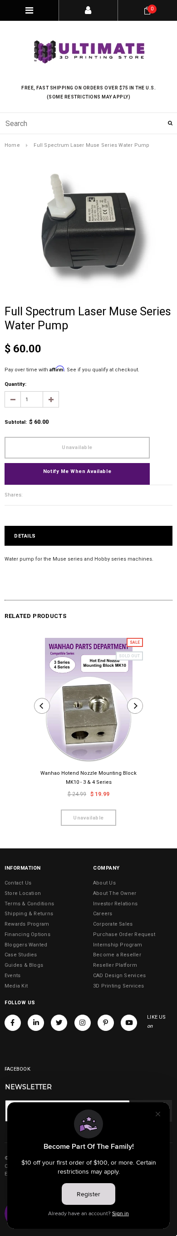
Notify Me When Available (77, 471)
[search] (88, 123)
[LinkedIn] (36, 1023)
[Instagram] (82, 1023)
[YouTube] (129, 1023)
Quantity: (15, 384)
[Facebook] (13, 1023)
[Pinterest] (106, 1023)
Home (12, 145)
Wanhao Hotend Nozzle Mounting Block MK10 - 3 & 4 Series (88, 777)
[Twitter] (59, 1023)
